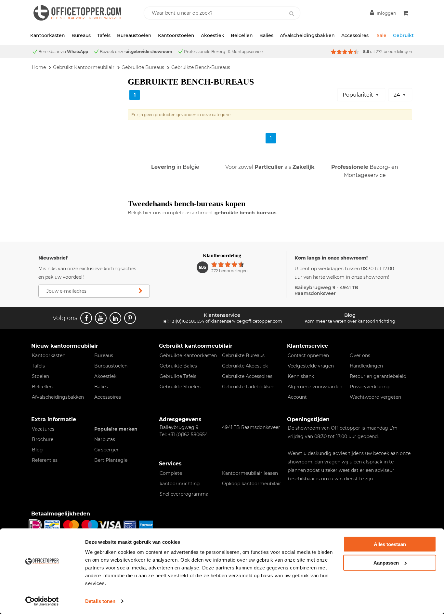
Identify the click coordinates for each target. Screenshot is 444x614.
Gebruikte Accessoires (247, 376)
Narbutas (104, 439)
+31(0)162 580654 (187, 321)
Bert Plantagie (110, 460)
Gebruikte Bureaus (243, 355)
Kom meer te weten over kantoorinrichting (350, 321)
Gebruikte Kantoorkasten (188, 355)
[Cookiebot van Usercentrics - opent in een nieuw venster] (42, 601)
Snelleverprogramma (184, 494)
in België (175, 167)
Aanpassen (386, 562)
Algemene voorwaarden (315, 387)
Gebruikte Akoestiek (245, 366)
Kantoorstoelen (176, 35)
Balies (266, 35)
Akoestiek (212, 35)
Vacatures (43, 429)
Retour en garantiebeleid (378, 376)
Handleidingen (366, 366)
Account (297, 397)
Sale (381, 35)
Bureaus (81, 35)
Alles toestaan (390, 544)
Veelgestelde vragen (311, 366)
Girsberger (106, 450)
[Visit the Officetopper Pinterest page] (130, 318)
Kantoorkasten (47, 35)
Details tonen (100, 601)
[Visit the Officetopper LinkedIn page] (115, 318)
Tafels (104, 35)
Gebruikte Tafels (178, 376)
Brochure (42, 439)
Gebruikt (403, 35)
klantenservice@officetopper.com (246, 321)
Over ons (360, 355)
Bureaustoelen (134, 35)
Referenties (45, 460)
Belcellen (242, 35)
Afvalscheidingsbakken (307, 35)
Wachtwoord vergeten (375, 397)
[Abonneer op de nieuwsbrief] (140, 291)
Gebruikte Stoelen (180, 387)
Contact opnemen (308, 355)
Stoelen (40, 376)
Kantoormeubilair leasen (250, 473)
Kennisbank (301, 376)
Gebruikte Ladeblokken (248, 387)
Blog (37, 450)
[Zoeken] (291, 14)
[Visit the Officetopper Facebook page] (86, 318)
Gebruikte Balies (178, 366)
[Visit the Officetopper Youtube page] (101, 318)
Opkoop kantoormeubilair (251, 484)
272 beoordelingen (394, 51)
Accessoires (355, 35)
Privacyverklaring (370, 387)
